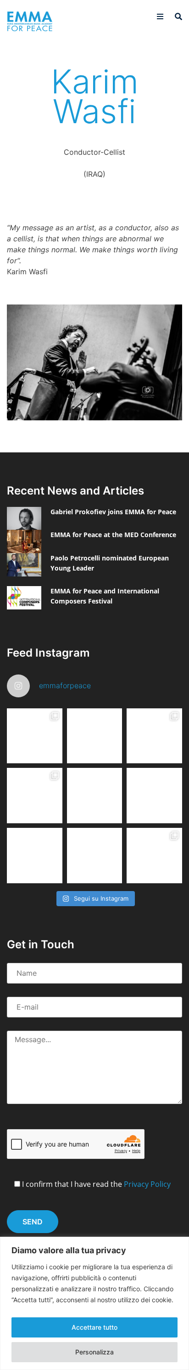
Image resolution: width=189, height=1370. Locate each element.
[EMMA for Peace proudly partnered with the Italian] (154, 736)
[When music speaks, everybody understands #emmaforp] (34, 855)
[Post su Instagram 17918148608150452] (94, 795)
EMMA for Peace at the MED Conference (113, 534)
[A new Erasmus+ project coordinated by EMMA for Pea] (34, 795)
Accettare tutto (94, 1327)
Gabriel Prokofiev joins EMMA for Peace (113, 511)
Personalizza (94, 1352)
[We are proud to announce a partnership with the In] (154, 795)
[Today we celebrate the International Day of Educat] (34, 736)
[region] (94, 1303)
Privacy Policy (147, 1184)
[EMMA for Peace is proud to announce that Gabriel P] (94, 736)
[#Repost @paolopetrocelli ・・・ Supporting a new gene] (94, 855)
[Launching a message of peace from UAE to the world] (154, 855)
